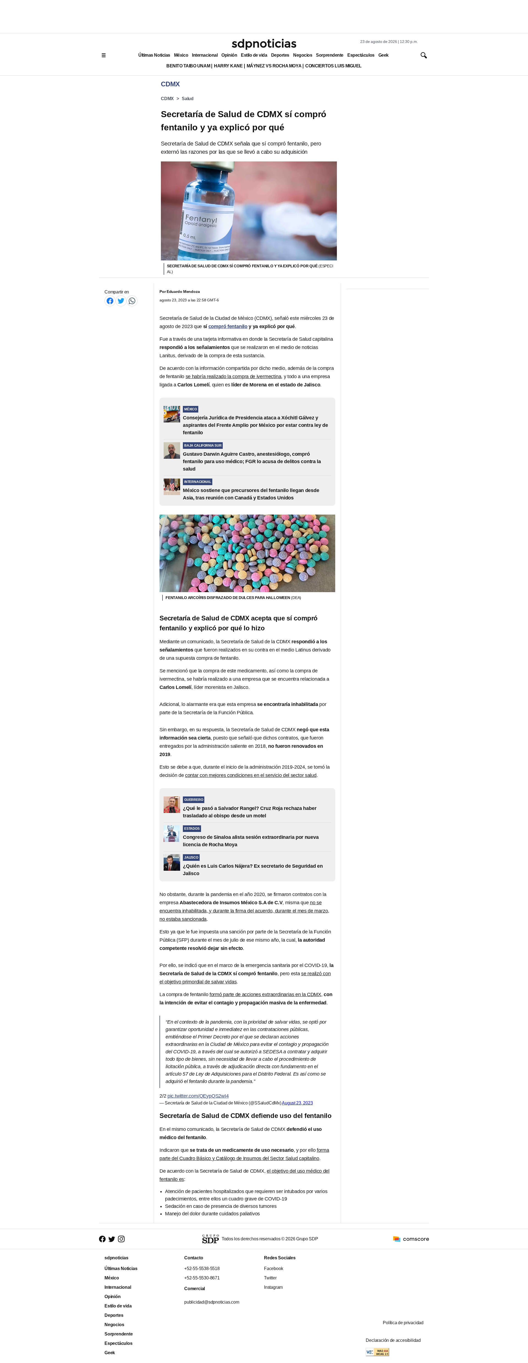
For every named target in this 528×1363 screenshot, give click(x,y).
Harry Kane (228, 66)
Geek (383, 55)
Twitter (270, 1278)
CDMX (167, 98)
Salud (188, 98)
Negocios (302, 55)
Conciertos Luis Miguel (333, 66)
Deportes (280, 55)
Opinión (229, 55)
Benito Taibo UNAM (188, 66)
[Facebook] (110, 300)
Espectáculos (361, 55)
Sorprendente (329, 55)
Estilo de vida (254, 55)
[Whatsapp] (132, 300)
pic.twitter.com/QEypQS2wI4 (198, 1096)
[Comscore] (411, 1238)
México (181, 55)
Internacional (205, 55)
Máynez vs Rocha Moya (274, 66)
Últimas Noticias (154, 55)
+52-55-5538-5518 (202, 1268)
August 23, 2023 (297, 1103)
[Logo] (264, 44)
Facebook (273, 1268)
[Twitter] (121, 300)
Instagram (273, 1287)
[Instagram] (121, 1239)
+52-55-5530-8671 (202, 1278)
